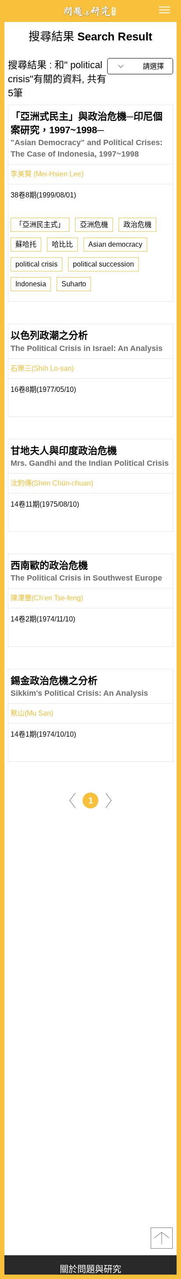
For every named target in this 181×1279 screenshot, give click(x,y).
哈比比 (62, 244)
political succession (103, 264)
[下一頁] (108, 800)
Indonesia (30, 284)
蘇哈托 (25, 244)
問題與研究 (90, 11)
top (162, 1238)
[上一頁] (72, 800)
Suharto (74, 284)
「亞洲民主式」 (40, 224)
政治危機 (137, 224)
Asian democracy (115, 244)
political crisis (36, 264)
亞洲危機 (94, 224)
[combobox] (140, 66)
